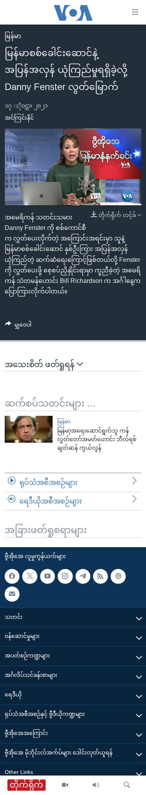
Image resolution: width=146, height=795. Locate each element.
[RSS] (100, 576)
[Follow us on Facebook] (12, 576)
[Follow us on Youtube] (47, 576)
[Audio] (95, 785)
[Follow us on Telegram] (83, 576)
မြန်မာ (13, 36)
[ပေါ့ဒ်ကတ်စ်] (118, 576)
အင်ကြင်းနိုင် (19, 118)
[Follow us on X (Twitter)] (29, 576)
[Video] (65, 785)
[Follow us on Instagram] (65, 576)
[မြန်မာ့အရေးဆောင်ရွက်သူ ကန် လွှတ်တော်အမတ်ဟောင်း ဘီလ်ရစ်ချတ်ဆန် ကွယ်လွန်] (29, 429)
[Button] (18, 326)
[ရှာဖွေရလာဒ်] (127, 785)
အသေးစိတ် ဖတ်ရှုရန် (41, 364)
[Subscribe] (12, 594)
